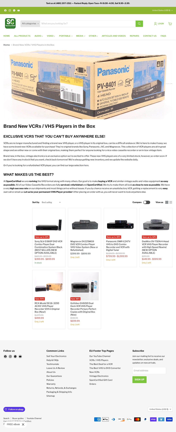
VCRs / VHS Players (98, 360)
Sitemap (50, 396)
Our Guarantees (54, 376)
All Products (22, 36)
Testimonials (52, 364)
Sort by (35, 202)
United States (161, 10)
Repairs (134, 36)
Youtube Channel (34, 418)
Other (93, 36)
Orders (92, 384)
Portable (65, 36)
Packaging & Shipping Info (59, 392)
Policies (50, 380)
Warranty (51, 384)
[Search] (139, 24)
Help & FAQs (52, 360)
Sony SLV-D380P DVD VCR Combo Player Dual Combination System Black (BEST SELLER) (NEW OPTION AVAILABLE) (48, 247)
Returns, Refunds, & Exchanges (61, 388)
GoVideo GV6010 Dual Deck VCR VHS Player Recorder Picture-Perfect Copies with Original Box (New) (83, 309)
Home (6, 36)
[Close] (23, 424)
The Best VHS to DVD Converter (105, 368)
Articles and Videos (114, 36)
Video (50, 36)
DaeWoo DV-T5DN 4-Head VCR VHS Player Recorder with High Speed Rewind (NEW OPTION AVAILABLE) (155, 247)
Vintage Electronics (98, 376)
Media (80, 36)
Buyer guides (18, 418)
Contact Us (149, 36)
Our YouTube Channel (99, 356)
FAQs (163, 36)
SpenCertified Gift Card (100, 380)
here (86, 165)
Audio (38, 36)
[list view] (171, 202)
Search (6, 418)
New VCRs (94, 372)
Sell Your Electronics (56, 356)
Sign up (139, 379)
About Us (51, 372)
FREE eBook (13, 424)
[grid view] (167, 202)
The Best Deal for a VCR (100, 364)
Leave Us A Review (55, 368)
